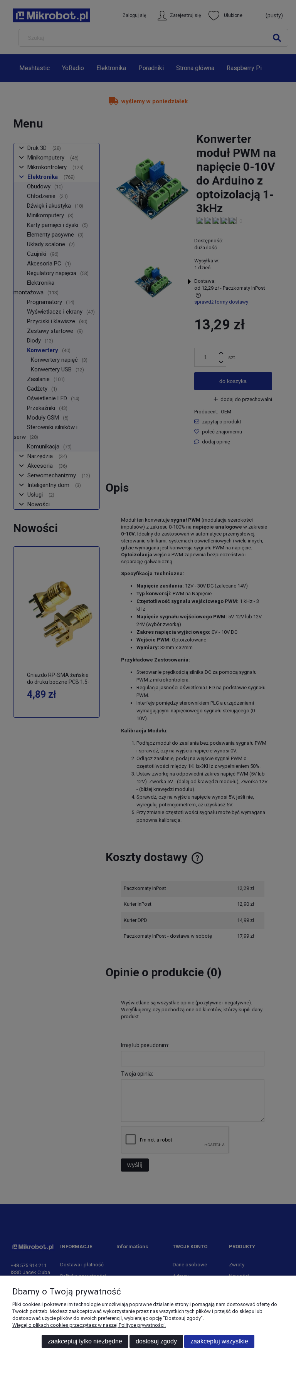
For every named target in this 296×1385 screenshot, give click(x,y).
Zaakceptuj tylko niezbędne (85, 1341)
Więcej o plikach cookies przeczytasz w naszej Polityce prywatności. (89, 1325)
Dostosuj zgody (156, 1341)
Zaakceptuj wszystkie (219, 1341)
